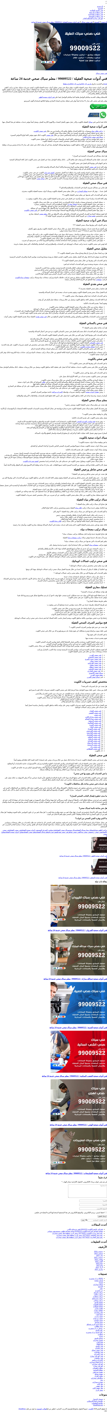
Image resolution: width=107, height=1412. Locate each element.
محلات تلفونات (98, 1368)
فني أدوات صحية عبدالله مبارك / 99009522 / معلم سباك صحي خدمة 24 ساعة (75, 979)
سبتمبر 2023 (98, 1253)
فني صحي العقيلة (16, 830)
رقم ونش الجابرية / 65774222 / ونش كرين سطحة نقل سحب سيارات (79, 1237)
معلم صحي (43, 214)
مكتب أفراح (99, 1376)
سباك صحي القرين (93, 677)
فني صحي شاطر (74, 832)
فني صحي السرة (95, 725)
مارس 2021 (99, 1269)
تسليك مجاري (72, 204)
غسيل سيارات (98, 1340)
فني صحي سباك (101, 73)
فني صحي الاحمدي (94, 657)
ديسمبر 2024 (98, 1251)
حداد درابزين (98, 1316)
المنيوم (100, 1286)
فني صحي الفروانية (94, 663)
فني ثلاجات (99, 1348)
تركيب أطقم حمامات (100, 830)
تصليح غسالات (98, 1306)
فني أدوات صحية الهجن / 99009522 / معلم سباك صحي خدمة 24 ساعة (78, 1125)
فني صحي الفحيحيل (93, 735)
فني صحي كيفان (95, 727)
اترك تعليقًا (66, 84)
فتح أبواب (99, 1342)
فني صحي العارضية (93, 733)
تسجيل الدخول (98, 1399)
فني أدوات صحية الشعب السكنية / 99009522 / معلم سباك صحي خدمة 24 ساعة (74, 1076)
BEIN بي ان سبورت (96, 1278)
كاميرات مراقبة (57, 392)
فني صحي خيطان (95, 667)
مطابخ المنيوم (98, 1370)
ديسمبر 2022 (98, 1257)
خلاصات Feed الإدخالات (95, 1401)
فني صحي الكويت (40, 131)
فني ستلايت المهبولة (96, 16)
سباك (90, 122)
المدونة (100, 8)
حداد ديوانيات (98, 1320)
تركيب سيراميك (97, 1298)
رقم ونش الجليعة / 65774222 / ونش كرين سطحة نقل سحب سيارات (79, 1235)
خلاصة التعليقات (97, 1403)
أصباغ (101, 1282)
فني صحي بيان (95, 747)
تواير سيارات (98, 1312)
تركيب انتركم (98, 1292)
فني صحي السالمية (94, 723)
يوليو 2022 (99, 1263)
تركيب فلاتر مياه (97, 131)
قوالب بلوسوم (42, 1409)
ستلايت (100, 1334)
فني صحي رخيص (96, 832)
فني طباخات (98, 1352)
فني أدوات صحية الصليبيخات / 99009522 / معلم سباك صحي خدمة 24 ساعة (76, 1173)
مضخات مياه (93, 545)
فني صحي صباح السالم (93, 719)
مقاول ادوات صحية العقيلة (14, 832)
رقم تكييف (99, 1330)
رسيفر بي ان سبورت (96, 1328)
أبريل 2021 (99, 1267)
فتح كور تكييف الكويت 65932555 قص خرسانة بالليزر (85, 1229)
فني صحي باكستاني (96, 343)
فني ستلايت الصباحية (95, 14)
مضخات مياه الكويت (22, 277)
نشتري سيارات (97, 1382)
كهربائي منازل (98, 1366)
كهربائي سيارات (97, 1364)
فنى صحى (92, 167)
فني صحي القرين (95, 655)
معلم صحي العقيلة (30, 832)
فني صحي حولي (95, 661)
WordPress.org (98, 1405)
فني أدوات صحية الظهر (47, 97)
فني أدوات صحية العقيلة (30, 830)
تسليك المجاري (82, 191)
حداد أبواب (99, 1314)
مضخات (99, 279)
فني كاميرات (98, 1354)
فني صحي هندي (41, 317)
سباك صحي (40, 178)
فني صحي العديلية (94, 741)
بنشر (101, 1288)
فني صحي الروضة (95, 721)
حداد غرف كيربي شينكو (95, 1324)
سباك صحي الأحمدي (96, 673)
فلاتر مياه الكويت (55, 521)
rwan (105, 84)
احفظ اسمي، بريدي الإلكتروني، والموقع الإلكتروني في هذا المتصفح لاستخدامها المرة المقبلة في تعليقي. (69, 1212)
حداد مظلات (98, 1326)
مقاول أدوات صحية (92, 392)
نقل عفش (99, 1386)
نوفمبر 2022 (99, 1259)
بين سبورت (99, 1290)
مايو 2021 (99, 1265)
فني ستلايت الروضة (96, 12)
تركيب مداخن (98, 1300)
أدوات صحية (98, 1280)
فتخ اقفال (99, 1344)
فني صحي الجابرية (94, 671)
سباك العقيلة (80, 830)
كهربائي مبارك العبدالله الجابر (93, 18)
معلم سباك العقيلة (42, 832)
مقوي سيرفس (98, 1372)
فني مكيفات (98, 1358)
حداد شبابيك (99, 1322)
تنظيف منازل (98, 1310)
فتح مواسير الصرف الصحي (86, 421)
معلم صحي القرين (96, 675)
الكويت (91, 1409)
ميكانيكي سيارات (97, 1378)
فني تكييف (99, 1346)
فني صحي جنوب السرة (93, 659)
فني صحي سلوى (95, 665)
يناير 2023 (99, 1255)
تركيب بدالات (98, 1294)
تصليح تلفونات (98, 1304)
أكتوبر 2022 (99, 1261)
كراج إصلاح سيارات (96, 1362)
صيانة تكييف (98, 1338)
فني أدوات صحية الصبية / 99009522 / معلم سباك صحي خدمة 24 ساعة (78, 1027)
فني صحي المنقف (94, 737)
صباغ (101, 1336)
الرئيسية (100, 6)
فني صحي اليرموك (93, 743)
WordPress (22, 1409)
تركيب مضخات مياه (74, 538)
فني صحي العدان (95, 711)
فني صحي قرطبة (94, 739)
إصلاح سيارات (98, 1284)
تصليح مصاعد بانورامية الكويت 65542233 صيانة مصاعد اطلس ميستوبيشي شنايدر (75, 1231)
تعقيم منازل (91, 216)
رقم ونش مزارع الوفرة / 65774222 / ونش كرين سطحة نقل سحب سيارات (77, 1233)
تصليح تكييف (98, 1302)
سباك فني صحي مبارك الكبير (93, 137)
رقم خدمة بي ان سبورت (94, 1332)
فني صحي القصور (95, 713)
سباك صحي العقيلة (62, 830)
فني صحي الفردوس (93, 731)
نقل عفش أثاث (98, 1388)
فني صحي (49, 135)
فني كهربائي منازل (96, 1356)
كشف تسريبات (49, 172)
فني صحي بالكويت (30, 210)
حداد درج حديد (98, 1318)
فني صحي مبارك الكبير (93, 717)
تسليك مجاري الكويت (87, 347)
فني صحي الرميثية (93, 745)
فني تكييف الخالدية (96, 10)
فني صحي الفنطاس (93, 749)
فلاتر (43, 382)
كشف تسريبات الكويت (31, 461)
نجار (101, 1380)
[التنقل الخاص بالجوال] (106, 1)
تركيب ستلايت (98, 1296)
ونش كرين (99, 1390)
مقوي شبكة (99, 1374)
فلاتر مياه (78, 508)
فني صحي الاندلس (94, 669)
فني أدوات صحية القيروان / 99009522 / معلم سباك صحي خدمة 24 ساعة (77, 930)
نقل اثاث (100, 1384)
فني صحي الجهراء (94, 729)
